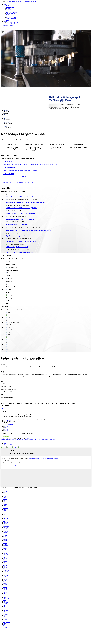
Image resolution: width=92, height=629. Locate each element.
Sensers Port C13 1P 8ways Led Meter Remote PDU (21, 241)
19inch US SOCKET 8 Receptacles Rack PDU (19, 252)
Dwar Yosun (6, 11)
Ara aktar (53, 105)
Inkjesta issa (6, 436)
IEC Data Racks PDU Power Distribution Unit (20, 219)
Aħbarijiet (5, 21)
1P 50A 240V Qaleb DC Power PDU (17, 247)
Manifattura (9, 14)
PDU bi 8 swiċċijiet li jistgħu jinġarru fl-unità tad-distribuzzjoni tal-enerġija (28, 230)
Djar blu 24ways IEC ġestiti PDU (16, 236)
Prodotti (5, 4)
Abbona (2, 408)
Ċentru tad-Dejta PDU (34, 439)
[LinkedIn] (9, 447)
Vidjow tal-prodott (10, 13)
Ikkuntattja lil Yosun (8, 25)
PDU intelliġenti (10, 7)
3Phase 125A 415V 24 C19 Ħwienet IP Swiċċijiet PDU (22, 213)
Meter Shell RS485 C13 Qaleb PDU (16, 224)
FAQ (7, 20)
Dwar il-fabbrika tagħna (11, 12)
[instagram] (15, 447)
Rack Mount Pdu (24, 439)
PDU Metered (9, 8)
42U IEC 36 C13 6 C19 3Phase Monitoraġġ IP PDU (21, 208)
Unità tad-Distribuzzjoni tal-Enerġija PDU (10, 439)
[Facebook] (3, 447)
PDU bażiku (9, 5)
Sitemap (27, 438)
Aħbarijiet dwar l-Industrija (12, 23)
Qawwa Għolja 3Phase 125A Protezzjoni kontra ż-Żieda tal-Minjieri (26, 202)
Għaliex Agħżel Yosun (11, 17)
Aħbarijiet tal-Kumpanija (12, 22)
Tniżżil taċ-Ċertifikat (11, 18)
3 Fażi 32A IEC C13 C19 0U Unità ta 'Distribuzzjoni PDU (23, 197)
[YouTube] (20, 447)
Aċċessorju (8, 9)
